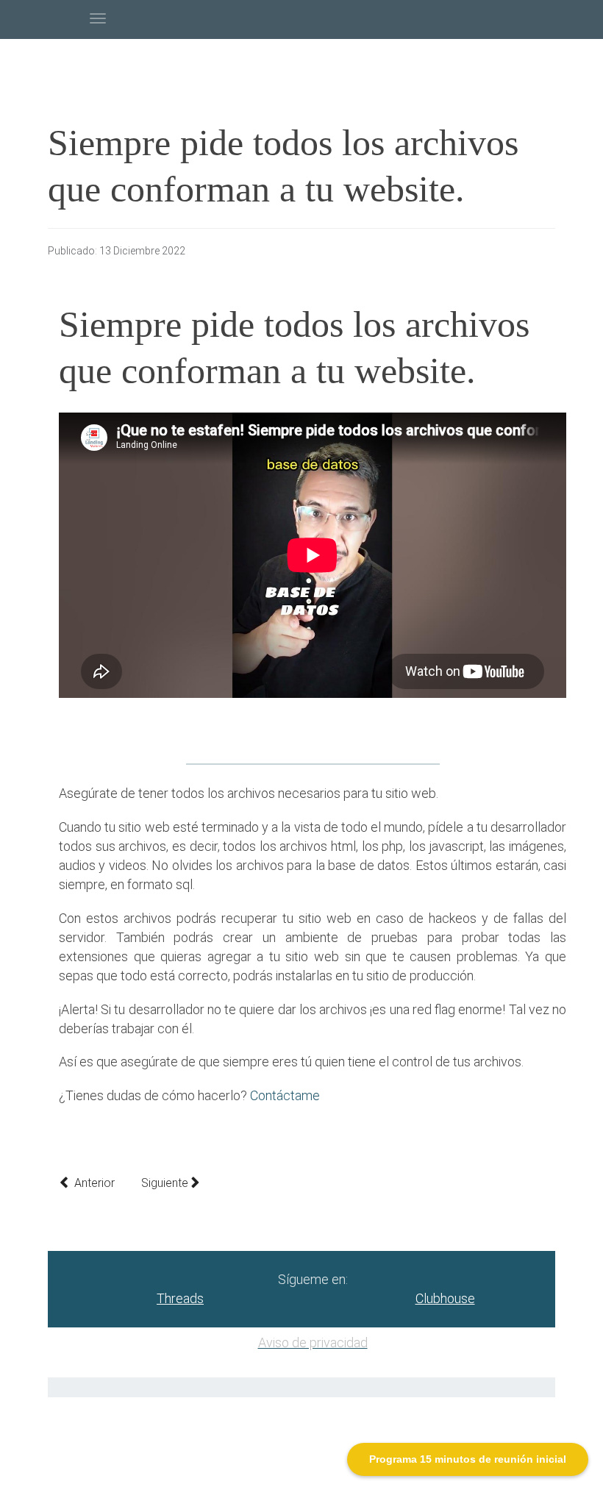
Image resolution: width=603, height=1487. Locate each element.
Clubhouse (445, 1298)
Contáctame (285, 1095)
